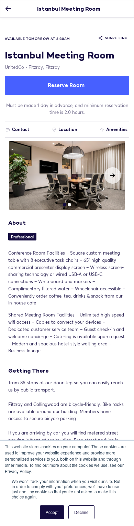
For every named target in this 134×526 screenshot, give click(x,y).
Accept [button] (52, 512)
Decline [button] (81, 512)
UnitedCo (14, 67)
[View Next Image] (112, 175)
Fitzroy (44, 67)
